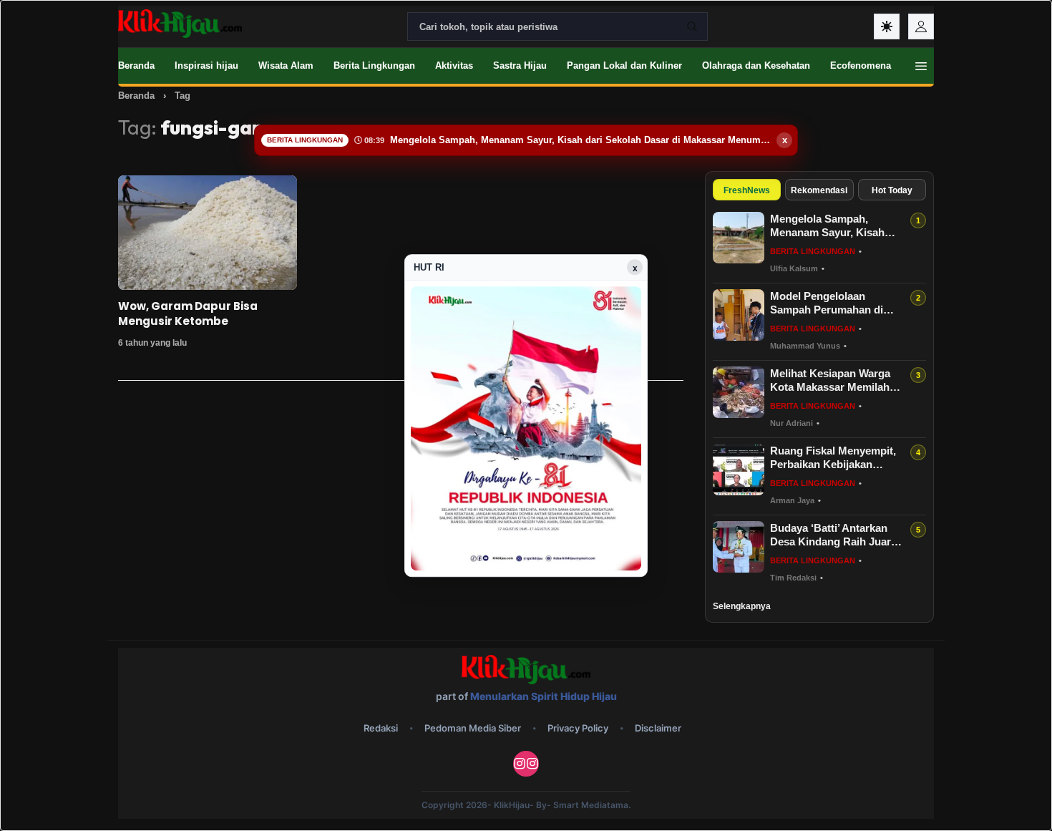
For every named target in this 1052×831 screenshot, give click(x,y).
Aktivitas (454, 65)
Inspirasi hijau (206, 65)
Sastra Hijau (520, 65)
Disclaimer (658, 728)
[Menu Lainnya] (921, 66)
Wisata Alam (285, 65)
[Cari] (692, 26)
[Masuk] (921, 26)
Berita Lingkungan (374, 65)
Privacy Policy (577, 728)
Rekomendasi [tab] (819, 190)
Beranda (136, 65)
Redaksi (381, 728)
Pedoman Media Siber (472, 728)
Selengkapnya (742, 606)
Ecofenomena (860, 65)
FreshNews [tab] (747, 190)
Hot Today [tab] (892, 190)
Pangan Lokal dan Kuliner (624, 65)
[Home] (180, 23)
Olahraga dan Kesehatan (756, 65)
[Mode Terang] (887, 26)
